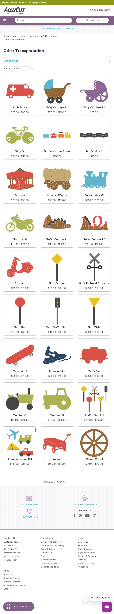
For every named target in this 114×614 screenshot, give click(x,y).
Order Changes (85, 549)
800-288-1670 (100, 10)
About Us (8, 575)
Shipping (82, 560)
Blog (43, 556)
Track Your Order (86, 563)
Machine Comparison (51, 542)
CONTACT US (29, 517)
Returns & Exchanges (88, 556)
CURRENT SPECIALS (84, 504)
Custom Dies (47, 553)
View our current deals (57, 29)
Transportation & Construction (42, 36)
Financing (82, 545)
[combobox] (30, 20)
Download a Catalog (50, 563)
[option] (14, 39)
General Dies (18, 36)
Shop (6, 36)
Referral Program (12, 582)
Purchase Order (48, 560)
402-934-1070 (10, 549)
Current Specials (49, 549)
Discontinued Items (50, 567)
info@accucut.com (12, 553)
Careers (7, 589)
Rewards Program (12, 578)
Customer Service (12, 542)
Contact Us (83, 542)
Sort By (7, 68)
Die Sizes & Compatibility (52, 545)
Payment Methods (86, 553)
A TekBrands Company (14, 585)
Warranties (83, 567)
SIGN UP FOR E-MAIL (29, 504)
